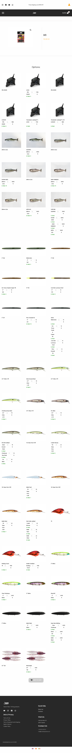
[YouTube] (9, 5)
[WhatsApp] (15, 710)
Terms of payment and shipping (12, 722)
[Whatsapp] (12, 5)
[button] (30, 30)
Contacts (40, 711)
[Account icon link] (69, 5)
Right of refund (7, 724)
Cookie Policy (7, 726)
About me (40, 709)
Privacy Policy (7, 720)
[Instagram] (2, 5)
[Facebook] (6, 5)
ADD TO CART (38, 680)
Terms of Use (7, 718)
